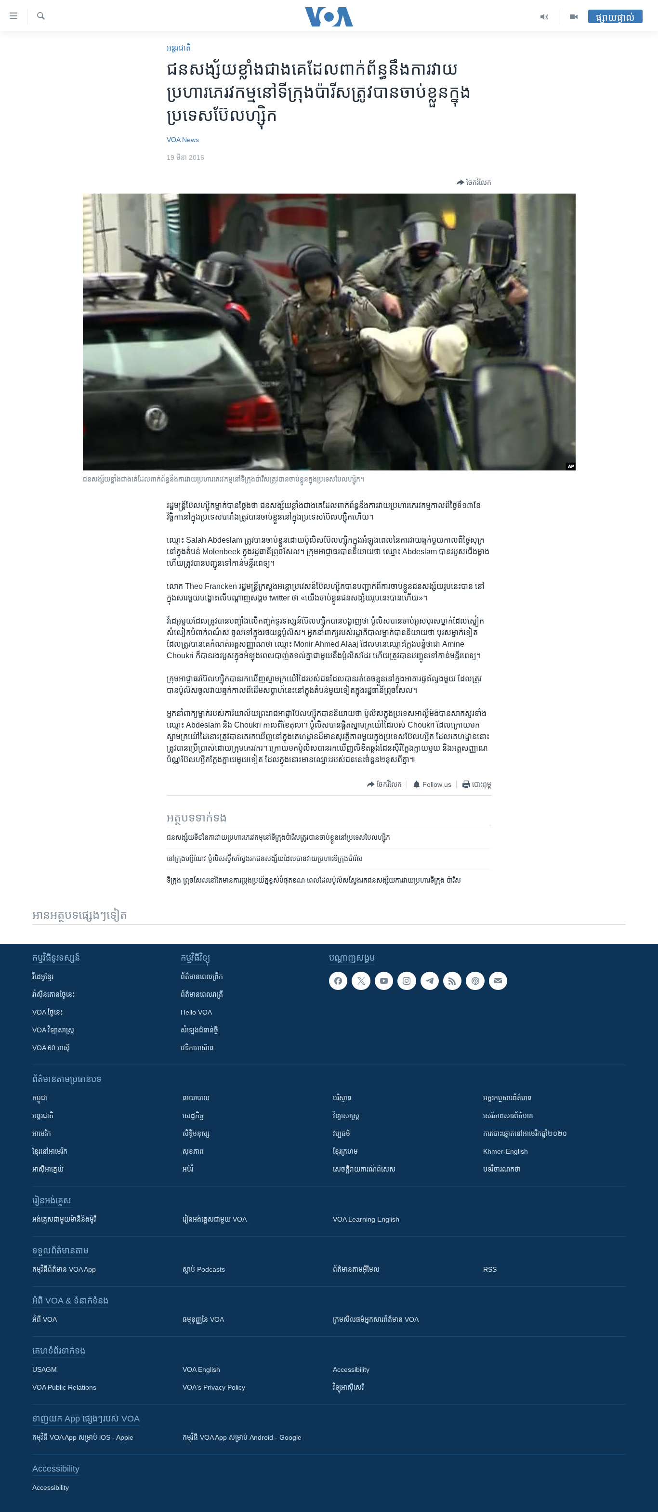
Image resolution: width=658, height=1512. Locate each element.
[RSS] (452, 981)
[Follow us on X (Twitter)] (361, 981)
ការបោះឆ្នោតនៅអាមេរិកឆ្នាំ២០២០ (525, 1133)
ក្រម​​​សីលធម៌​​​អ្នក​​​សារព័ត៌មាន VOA (376, 1319)
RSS (490, 1269)
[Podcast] (475, 981)
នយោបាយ (196, 1098)
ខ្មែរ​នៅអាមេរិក (49, 1151)
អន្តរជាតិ (179, 48)
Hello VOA (196, 1012)
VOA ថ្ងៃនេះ (47, 1012)
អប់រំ (188, 1169)
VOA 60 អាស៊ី (51, 1048)
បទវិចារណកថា (502, 1169)
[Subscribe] (498, 981)
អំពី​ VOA (44, 1319)
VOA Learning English (366, 1219)
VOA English (201, 1369)
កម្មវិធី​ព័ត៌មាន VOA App (64, 1269)
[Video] (573, 17)
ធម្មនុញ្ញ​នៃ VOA (203, 1319)
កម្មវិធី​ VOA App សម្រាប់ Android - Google (242, 1437)
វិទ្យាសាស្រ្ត (346, 1116)
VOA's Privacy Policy (214, 1387)
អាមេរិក (41, 1133)
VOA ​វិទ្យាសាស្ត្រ (53, 1030)
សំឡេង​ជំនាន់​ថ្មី (199, 1030)
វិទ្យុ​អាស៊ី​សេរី (348, 1387)
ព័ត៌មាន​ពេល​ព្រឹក (202, 976)
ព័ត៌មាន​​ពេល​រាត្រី (202, 994)
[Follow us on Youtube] (384, 981)
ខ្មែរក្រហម (345, 1151)
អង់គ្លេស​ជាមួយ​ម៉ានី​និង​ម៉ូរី (64, 1219)
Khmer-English (505, 1151)
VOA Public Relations (64, 1387)
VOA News (183, 139)
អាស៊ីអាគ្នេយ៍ (48, 1169)
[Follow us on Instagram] (406, 981)
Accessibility (351, 1369)
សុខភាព (193, 1151)
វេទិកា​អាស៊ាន (197, 1048)
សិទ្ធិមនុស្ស (196, 1133)
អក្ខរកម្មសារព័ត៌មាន (507, 1098)
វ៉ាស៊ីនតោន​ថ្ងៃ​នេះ (53, 994)
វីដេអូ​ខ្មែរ (42, 976)
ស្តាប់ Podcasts (204, 1269)
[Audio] (544, 17)
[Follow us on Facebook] (338, 981)
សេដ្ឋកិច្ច (193, 1116)
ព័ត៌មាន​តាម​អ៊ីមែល (356, 1269)
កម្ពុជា (39, 1098)
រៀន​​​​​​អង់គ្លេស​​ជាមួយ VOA (215, 1219)
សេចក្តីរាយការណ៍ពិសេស (364, 1169)
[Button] (474, 182)
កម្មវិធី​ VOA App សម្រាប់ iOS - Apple (82, 1437)
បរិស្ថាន (342, 1098)
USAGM (44, 1369)
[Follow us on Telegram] (430, 981)
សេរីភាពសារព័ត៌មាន (508, 1116)
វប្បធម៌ (341, 1133)
